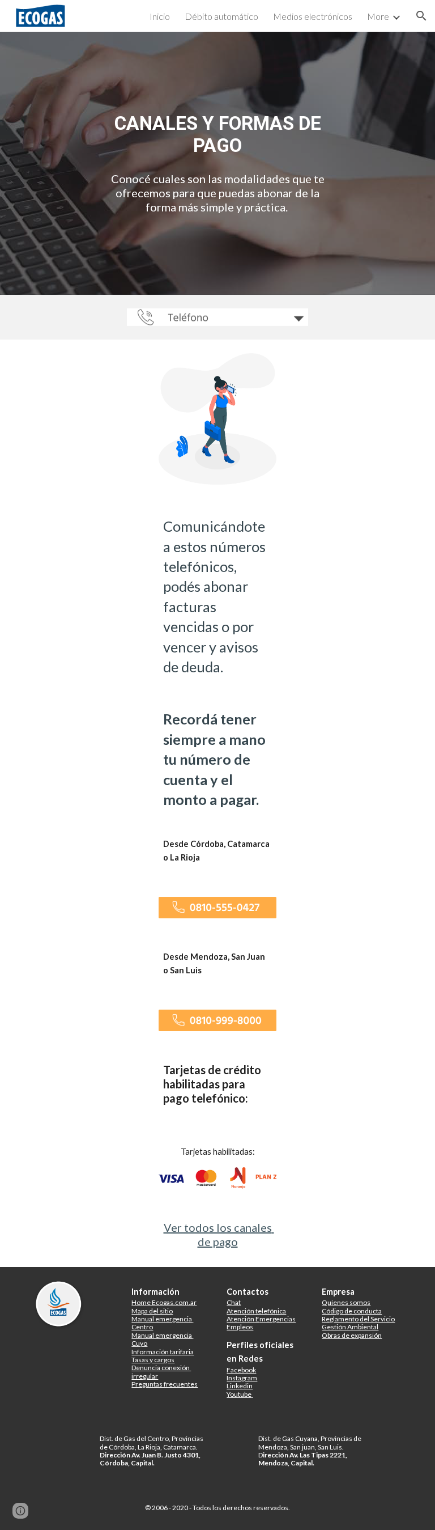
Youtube (239, 1394)
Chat (234, 1302)
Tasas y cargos (152, 1359)
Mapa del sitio (152, 1311)
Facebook (241, 1370)
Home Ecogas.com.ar (164, 1302)
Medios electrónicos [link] (312, 16)
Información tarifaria (162, 1351)
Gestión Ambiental (350, 1327)
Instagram (242, 1378)
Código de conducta (352, 1311)
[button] (421, 15)
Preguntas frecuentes (164, 1384)
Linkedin (240, 1385)
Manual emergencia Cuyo (162, 1339)
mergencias (277, 1319)
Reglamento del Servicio (358, 1319)
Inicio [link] (160, 16)
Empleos (240, 1327)
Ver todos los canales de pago (219, 1234)
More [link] (378, 16)
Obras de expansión (352, 1335)
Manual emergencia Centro (162, 1323)
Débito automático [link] (221, 16)
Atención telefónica (256, 1311)
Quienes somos (346, 1302)
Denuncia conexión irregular (161, 1371)
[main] (217, 134)
